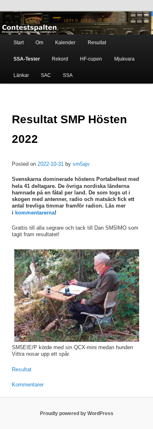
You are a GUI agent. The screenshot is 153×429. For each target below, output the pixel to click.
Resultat (97, 42)
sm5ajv (81, 164)
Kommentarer (28, 385)
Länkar (21, 75)
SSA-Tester (26, 59)
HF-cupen (91, 59)
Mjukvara (124, 59)
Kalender (65, 42)
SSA (68, 75)
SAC (46, 75)
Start (18, 42)
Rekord (60, 59)
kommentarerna (35, 213)
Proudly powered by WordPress (76, 413)
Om (39, 42)
